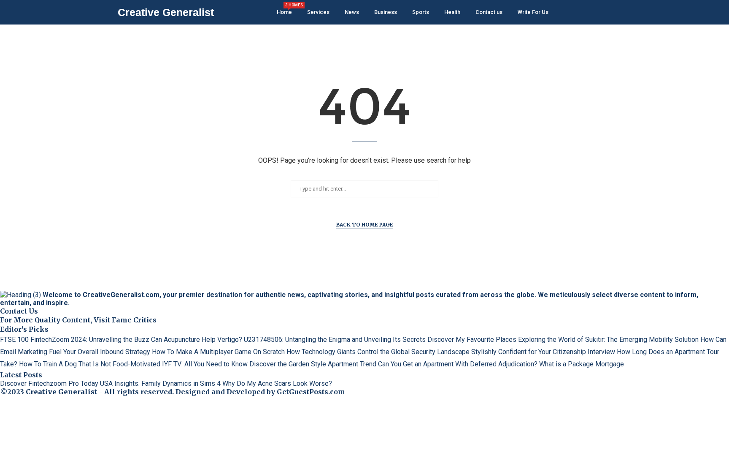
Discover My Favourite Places (471, 340)
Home (284, 9)
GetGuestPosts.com (311, 391)
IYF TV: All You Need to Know (205, 364)
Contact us (488, 12)
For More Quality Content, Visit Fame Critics (78, 320)
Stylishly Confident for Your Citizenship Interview (543, 352)
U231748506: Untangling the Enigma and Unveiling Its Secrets (335, 340)
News (352, 12)
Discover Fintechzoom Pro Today (49, 383)
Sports (420, 12)
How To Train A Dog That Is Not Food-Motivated (89, 364)
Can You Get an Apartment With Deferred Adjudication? (457, 364)
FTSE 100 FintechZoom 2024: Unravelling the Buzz (74, 340)
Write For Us (533, 12)
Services (318, 12)
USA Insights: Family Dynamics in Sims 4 (160, 383)
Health (452, 12)
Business (385, 12)
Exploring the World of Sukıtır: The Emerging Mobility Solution (608, 340)
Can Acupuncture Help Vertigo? (196, 340)
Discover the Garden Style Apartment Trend (312, 364)
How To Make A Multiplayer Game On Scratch (218, 352)
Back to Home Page (364, 224)
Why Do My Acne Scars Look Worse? (277, 383)
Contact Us (19, 311)
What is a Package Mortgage (581, 364)
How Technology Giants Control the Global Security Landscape (378, 352)
